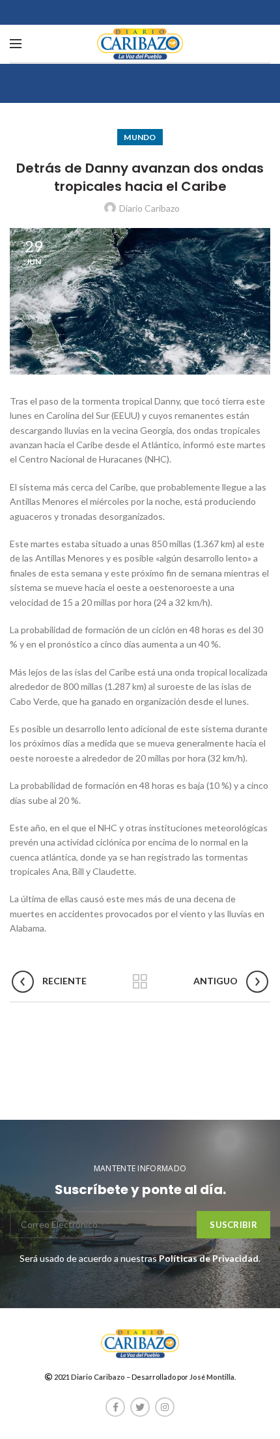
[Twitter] (140, 1407)
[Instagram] (165, 1407)
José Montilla (211, 1377)
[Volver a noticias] (140, 981)
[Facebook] (115, 1407)
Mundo (140, 137)
